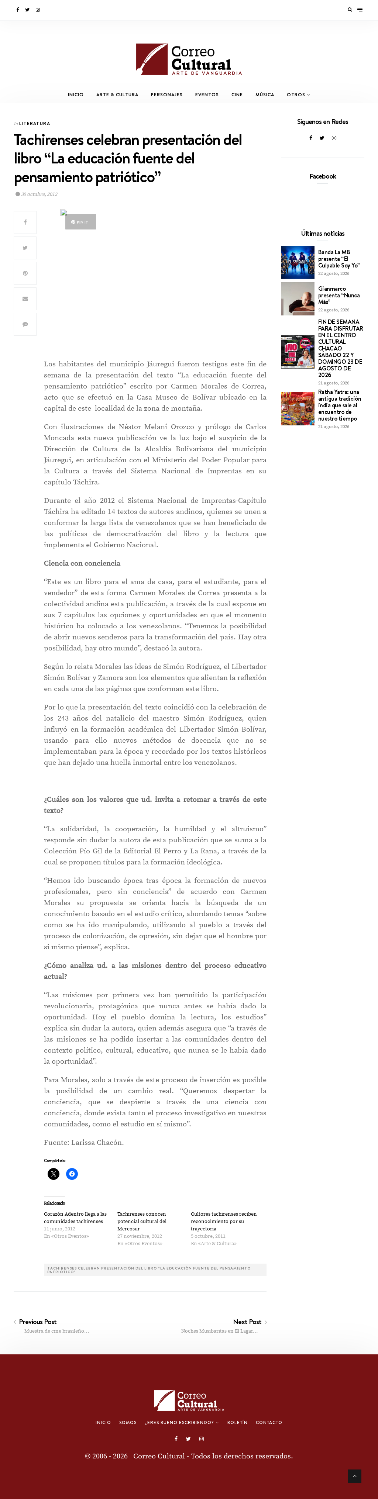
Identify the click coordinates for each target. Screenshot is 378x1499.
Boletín (237, 1423)
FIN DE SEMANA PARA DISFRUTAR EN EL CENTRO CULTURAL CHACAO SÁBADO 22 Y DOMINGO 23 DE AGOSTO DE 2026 (340, 348)
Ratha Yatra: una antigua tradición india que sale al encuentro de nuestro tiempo (339, 405)
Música (264, 94)
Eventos (207, 94)
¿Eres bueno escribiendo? (179, 1423)
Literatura (34, 123)
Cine (237, 94)
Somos (128, 1423)
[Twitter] (28, 10)
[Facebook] (18, 10)
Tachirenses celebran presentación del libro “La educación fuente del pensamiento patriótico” (149, 1269)
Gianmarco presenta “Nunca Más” (339, 295)
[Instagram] (38, 10)
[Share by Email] (25, 298)
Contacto (269, 1423)
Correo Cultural (159, 1456)
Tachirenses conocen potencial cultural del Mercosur (141, 1221)
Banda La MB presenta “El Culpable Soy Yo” (339, 258)
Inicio (76, 94)
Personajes (167, 94)
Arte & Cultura (117, 94)
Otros (296, 94)
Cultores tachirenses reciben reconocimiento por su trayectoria (224, 1221)
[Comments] (25, 324)
